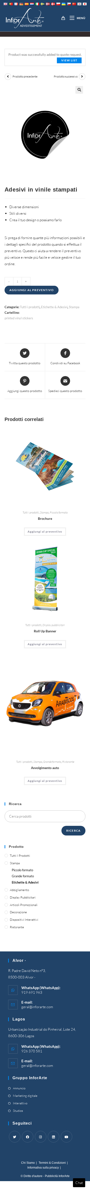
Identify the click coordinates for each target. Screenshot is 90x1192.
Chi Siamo (28, 1162)
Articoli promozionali (23, 905)
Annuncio (19, 1088)
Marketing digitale (25, 1096)
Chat (79, 1182)
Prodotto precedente (24, 76)
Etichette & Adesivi (54, 307)
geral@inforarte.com (37, 1007)
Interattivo (20, 1103)
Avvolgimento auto (45, 768)
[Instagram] (40, 1136)
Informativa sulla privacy (43, 1167)
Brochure (45, 518)
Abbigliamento (19, 890)
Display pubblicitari (53, 625)
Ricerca (73, 830)
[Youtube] (66, 1136)
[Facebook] (27, 1136)
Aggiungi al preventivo (31, 290)
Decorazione (18, 912)
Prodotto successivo (66, 76)
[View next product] (82, 76)
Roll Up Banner (45, 631)
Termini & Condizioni (52, 1162)
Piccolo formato (59, 512)
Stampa (74, 307)
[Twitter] (14, 1136)
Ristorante (68, 762)
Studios (18, 1111)
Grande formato (52, 762)
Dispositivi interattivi (24, 919)
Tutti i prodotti (30, 307)
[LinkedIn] (53, 1136)
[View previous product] (8, 76)
